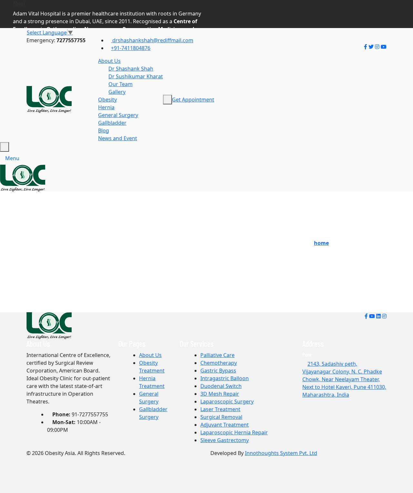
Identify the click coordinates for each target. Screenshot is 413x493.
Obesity (107, 99)
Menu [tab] (12, 158)
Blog (103, 130)
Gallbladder (112, 122)
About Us (109, 60)
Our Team (120, 84)
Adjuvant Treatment (224, 424)
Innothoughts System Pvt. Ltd (281, 453)
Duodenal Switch (221, 386)
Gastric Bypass (218, 370)
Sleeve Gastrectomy (224, 440)
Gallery (117, 91)
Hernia (106, 107)
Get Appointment (193, 99)
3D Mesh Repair (219, 393)
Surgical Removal (221, 416)
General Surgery (118, 115)
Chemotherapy (218, 362)
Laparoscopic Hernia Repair (234, 432)
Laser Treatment (220, 409)
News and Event (117, 138)
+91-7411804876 (130, 48)
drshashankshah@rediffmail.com (152, 40)
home (321, 243)
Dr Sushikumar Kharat (135, 76)
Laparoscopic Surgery (227, 401)
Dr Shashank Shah (130, 68)
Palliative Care (217, 355)
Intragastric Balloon (224, 378)
